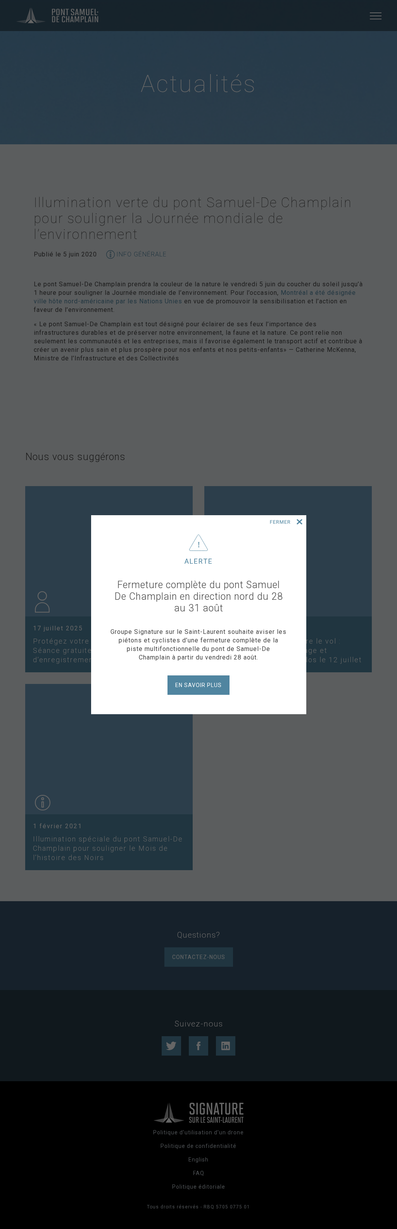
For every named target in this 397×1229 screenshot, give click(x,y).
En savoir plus (198, 685)
